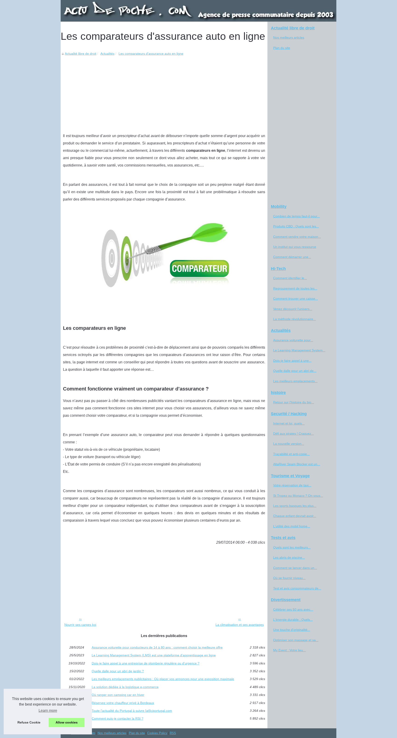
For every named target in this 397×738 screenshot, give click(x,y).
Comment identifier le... (290, 278)
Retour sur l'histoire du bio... (293, 402)
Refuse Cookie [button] (28, 722)
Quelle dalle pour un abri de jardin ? (118, 671)
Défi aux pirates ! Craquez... (293, 433)
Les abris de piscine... (289, 557)
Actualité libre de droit (80, 53)
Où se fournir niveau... (289, 578)
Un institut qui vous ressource (294, 247)
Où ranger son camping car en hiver (118, 694)
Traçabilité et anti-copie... (291, 454)
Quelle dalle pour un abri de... (294, 371)
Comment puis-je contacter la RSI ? (117, 718)
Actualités (107, 53)
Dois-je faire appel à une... (292, 360)
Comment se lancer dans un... (295, 568)
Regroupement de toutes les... (295, 288)
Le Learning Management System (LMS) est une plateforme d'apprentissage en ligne (154, 655)
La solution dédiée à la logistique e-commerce (125, 687)
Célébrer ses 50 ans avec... (293, 609)
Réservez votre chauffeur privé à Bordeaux (123, 702)
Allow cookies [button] (67, 722)
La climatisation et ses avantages (240, 624)
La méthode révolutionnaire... (294, 319)
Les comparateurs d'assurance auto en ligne (151, 53)
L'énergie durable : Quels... (293, 619)
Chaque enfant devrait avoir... (294, 516)
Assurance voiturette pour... (293, 340)
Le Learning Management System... (299, 350)
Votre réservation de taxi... (292, 485)
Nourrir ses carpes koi (80, 624)
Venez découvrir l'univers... (292, 309)
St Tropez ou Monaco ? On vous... (298, 495)
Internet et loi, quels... (289, 423)
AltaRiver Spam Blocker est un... (296, 464)
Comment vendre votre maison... (297, 236)
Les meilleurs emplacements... (295, 381)
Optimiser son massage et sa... (295, 640)
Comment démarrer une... (292, 257)
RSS (173, 733)
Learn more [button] (48, 710)
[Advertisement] (164, 91)
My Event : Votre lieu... (289, 650)
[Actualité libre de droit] (198, 11)
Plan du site (281, 48)
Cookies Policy (157, 733)
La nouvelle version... (288, 443)
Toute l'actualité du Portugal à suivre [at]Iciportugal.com (132, 710)
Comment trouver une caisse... (295, 298)
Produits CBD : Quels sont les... (296, 226)
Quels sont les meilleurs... (292, 547)
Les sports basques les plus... (294, 506)
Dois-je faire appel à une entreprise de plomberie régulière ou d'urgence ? (145, 663)
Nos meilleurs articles (288, 37)
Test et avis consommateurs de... (297, 588)
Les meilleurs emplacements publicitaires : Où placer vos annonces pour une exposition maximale (163, 679)
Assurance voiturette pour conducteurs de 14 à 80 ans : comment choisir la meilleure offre (157, 647)
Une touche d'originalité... (291, 630)
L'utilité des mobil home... (291, 526)
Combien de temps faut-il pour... (296, 216)
